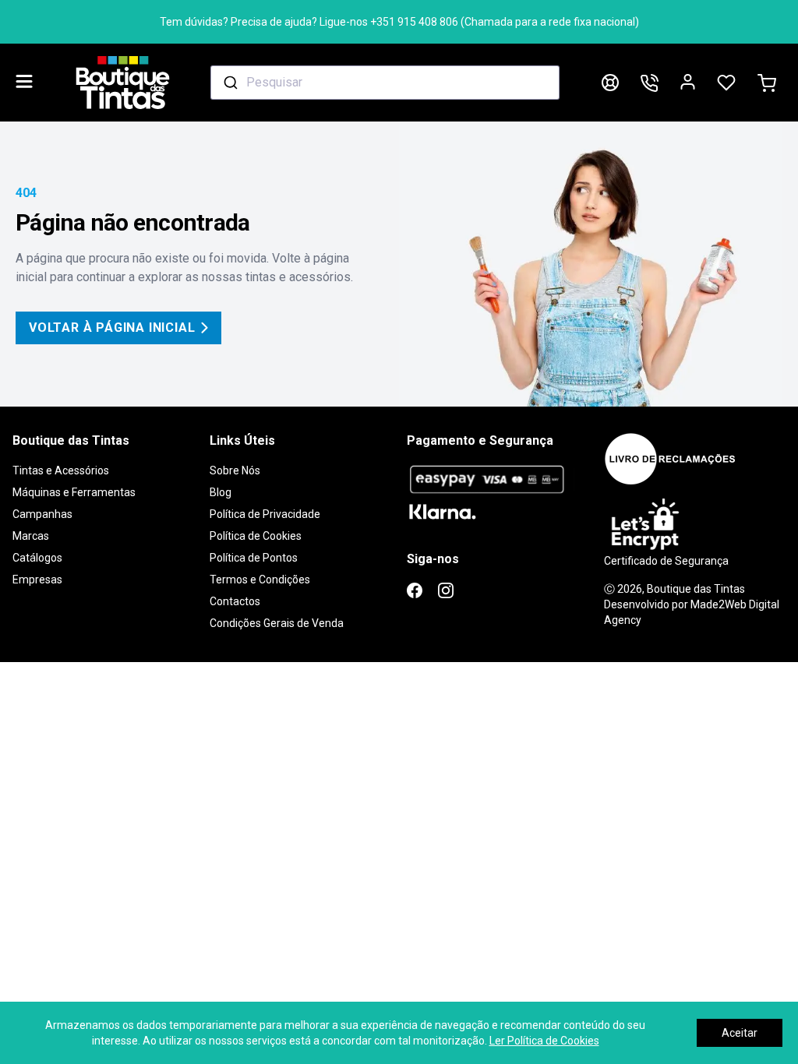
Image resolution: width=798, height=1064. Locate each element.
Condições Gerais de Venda (277, 623)
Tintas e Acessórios (60, 470)
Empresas (37, 579)
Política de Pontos (254, 557)
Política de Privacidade (265, 514)
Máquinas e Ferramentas (74, 492)
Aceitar (739, 1033)
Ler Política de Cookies (544, 1040)
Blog (220, 492)
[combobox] (385, 82)
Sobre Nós (235, 470)
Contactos (235, 601)
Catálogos (37, 557)
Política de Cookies (256, 536)
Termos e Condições (260, 579)
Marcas (30, 536)
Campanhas (42, 514)
